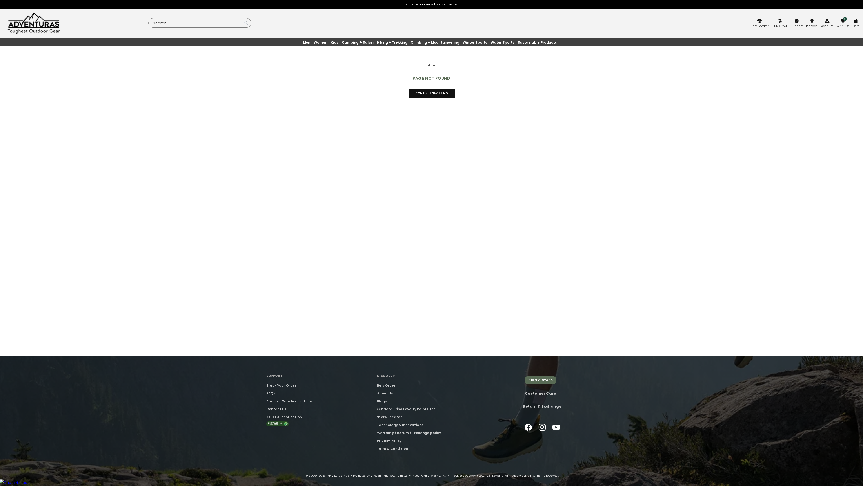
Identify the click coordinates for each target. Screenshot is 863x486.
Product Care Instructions (289, 401)
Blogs (382, 401)
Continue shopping (431, 93)
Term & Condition (392, 448)
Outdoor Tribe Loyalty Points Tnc (406, 409)
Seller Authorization (284, 417)
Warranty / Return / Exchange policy (409, 433)
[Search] (246, 22)
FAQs (270, 393)
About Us (385, 393)
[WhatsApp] (13, 482)
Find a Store (540, 380)
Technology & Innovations (400, 425)
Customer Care (540, 393)
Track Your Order (281, 385)
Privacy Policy (389, 441)
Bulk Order (386, 385)
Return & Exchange (542, 406)
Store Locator (389, 417)
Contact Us (276, 409)
